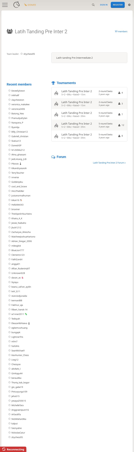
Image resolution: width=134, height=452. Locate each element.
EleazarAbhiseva (19, 323)
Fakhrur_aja (17, 305)
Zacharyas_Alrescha (21, 232)
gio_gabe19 (17, 387)
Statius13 (16, 140)
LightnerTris (17, 336)
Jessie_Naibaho (18, 222)
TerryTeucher (17, 172)
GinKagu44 (17, 373)
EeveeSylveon (18, 90)
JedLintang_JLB (18, 159)
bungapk (15, 332)
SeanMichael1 (18, 350)
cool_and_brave (19, 186)
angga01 (15, 263)
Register (118, 5)
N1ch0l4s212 (18, 149)
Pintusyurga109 (19, 391)
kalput (14, 423)
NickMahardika (18, 418)
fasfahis (15, 346)
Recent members (19, 84)
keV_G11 (15, 291)
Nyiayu (14, 282)
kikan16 (15, 200)
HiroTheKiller (17, 191)
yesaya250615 (18, 400)
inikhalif (15, 95)
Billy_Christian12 (19, 131)
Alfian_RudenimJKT (20, 268)
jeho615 (15, 396)
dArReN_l (15, 368)
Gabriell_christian (19, 136)
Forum (61, 157)
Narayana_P (17, 122)
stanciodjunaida (19, 295)
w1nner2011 (17, 314)
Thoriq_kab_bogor (20, 382)
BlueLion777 (17, 250)
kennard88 (16, 300)
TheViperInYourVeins (21, 213)
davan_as (16, 277)
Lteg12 (14, 359)
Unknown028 (18, 273)
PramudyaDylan (19, 118)
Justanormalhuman (20, 195)
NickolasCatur (18, 432)
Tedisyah (15, 318)
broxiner (15, 209)
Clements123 (18, 254)
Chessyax (16, 364)
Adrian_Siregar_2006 (21, 241)
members (121, 31)
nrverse (15, 177)
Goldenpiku (17, 181)
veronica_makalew (20, 104)
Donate (32, 4)
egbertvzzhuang (19, 327)
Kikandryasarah (19, 168)
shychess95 (29, 53)
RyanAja (15, 127)
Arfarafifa (16, 414)
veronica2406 (18, 108)
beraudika (16, 377)
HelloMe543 (17, 204)
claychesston (17, 99)
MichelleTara (17, 405)
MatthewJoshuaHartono (23, 236)
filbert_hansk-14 (19, 309)
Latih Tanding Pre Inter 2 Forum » (109, 162)
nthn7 (14, 341)
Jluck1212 (16, 227)
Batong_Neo (17, 113)
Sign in (104, 5)
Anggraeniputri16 (20, 409)
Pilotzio (15, 163)
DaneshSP (16, 145)
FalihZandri (16, 259)
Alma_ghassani (18, 154)
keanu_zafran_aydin (21, 286)
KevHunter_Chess (20, 355)
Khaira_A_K (16, 218)
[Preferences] (129, 5)
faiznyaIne (16, 428)
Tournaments (66, 83)
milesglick (16, 245)
